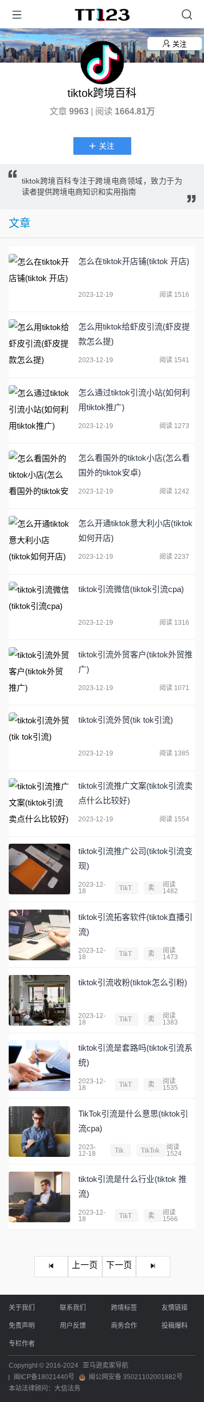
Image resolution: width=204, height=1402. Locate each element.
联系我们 (73, 1308)
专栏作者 (22, 1344)
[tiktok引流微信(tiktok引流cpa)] (39, 607)
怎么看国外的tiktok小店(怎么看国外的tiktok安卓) (134, 465)
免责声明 (22, 1326)
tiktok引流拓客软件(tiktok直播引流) (135, 924)
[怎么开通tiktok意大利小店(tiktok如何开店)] (39, 541)
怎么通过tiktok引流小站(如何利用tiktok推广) (134, 400)
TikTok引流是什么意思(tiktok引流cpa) (133, 1121)
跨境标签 (124, 1308)
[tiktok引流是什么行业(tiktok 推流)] (39, 1197)
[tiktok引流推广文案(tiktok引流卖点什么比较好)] (39, 803)
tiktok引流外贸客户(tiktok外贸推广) (135, 662)
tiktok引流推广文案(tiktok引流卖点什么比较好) (135, 793)
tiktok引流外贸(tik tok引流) (125, 719)
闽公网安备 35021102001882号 (136, 1377)
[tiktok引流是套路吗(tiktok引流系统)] (39, 1065)
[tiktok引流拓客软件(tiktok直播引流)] (39, 935)
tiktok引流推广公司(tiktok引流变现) (135, 858)
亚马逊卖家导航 (105, 1365)
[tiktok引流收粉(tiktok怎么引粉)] (39, 1000)
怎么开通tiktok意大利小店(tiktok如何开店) (135, 530)
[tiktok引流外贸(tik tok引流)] (39, 737)
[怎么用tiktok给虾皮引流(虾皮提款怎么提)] (39, 344)
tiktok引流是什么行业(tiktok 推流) (132, 1186)
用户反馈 (73, 1326)
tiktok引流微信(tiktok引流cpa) (131, 589)
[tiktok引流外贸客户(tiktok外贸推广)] (39, 672)
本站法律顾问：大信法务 (45, 1388)
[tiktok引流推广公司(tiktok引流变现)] (39, 869)
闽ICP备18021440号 (44, 1377)
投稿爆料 (175, 1326)
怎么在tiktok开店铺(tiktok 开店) (133, 261)
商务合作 (124, 1326)
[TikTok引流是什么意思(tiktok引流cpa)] (39, 1131)
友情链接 (175, 1308)
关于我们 (22, 1308)
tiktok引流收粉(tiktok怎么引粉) (132, 982)
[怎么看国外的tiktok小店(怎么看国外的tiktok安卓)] (39, 475)
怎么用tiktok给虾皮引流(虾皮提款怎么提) (134, 334)
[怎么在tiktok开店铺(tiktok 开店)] (39, 279)
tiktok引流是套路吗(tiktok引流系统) (135, 1055)
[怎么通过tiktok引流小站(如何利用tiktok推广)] (39, 410)
